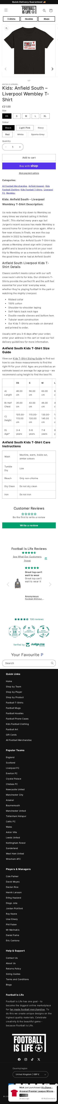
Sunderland (12, 848)
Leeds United (13, 837)
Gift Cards (11, 734)
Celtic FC (10, 821)
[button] (6, 10)
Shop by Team (13, 686)
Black (8, 127)
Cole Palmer (12, 876)
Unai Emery (12, 919)
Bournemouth (13, 805)
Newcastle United (15, 789)
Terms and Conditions (17, 979)
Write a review (29, 525)
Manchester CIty (14, 794)
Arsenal (10, 800)
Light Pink (24, 127)
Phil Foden (11, 924)
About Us (11, 963)
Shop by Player (14, 692)
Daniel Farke (12, 935)
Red (7, 134)
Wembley (10, 193)
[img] (29, 553)
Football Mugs (13, 708)
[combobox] (29, 663)
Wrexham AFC (13, 859)
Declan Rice (12, 887)
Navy (42, 128)
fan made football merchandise (27, 1009)
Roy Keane (11, 913)
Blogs (9, 984)
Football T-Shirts (14, 702)
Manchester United (16, 811)
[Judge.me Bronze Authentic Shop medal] (29, 631)
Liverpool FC (12, 768)
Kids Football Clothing (17, 724)
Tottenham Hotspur (16, 816)
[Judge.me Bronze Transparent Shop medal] (43, 631)
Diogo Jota (11, 903)
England (10, 757)
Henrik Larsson (14, 892)
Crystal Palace (13, 778)
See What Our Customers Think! (27, 558)
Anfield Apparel (36, 186)
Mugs (46, 19)
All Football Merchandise (14, 186)
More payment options (29, 173)
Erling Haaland (13, 897)
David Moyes (13, 881)
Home (9, 681)
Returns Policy (13, 968)
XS (6, 116)
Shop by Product (15, 697)
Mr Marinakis (12, 930)
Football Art (12, 729)
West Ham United (15, 853)
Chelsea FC (12, 784)
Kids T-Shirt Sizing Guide (27, 358)
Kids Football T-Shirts (31, 189)
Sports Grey (39, 135)
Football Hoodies (14, 713)
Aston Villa (11, 832)
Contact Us (12, 958)
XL (45, 116)
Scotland (10, 762)
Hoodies (29, 19)
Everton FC (12, 773)
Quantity (6, 141)
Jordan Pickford (14, 908)
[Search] (52, 663)
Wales (9, 827)
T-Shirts (11, 19)
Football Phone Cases (17, 718)
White (22, 135)
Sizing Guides (13, 974)
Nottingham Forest (15, 843)
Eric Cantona (12, 940)
